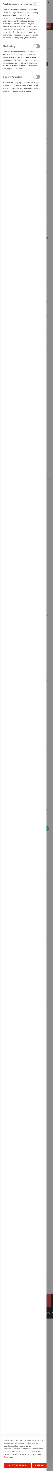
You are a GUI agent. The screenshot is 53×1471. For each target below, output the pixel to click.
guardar (40, 1465)
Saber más (8, 1457)
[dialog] (23, 735)
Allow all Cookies (17, 1465)
